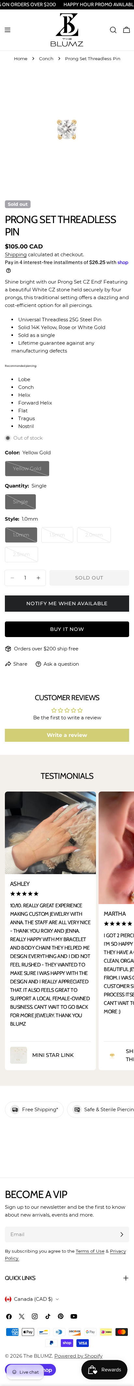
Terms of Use (90, 1251)
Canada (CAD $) (33, 1299)
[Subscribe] (121, 1234)
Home (20, 58)
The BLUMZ (37, 1356)
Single (24, 504)
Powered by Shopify (78, 1356)
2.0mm (98, 537)
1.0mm (25, 537)
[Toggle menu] (7, 29)
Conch (46, 58)
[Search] (113, 29)
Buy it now (67, 629)
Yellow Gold (31, 470)
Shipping (16, 254)
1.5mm (61, 537)
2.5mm (25, 556)
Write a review (67, 735)
